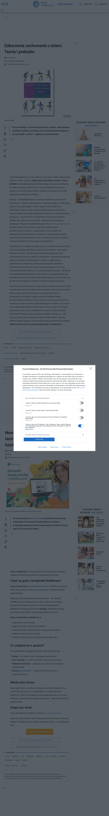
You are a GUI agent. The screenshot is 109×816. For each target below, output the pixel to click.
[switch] (81, 402)
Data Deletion (42, 447)
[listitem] (54, 398)
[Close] (91, 369)
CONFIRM (39, 439)
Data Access (54, 447)
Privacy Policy (66, 447)
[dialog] (54, 408)
